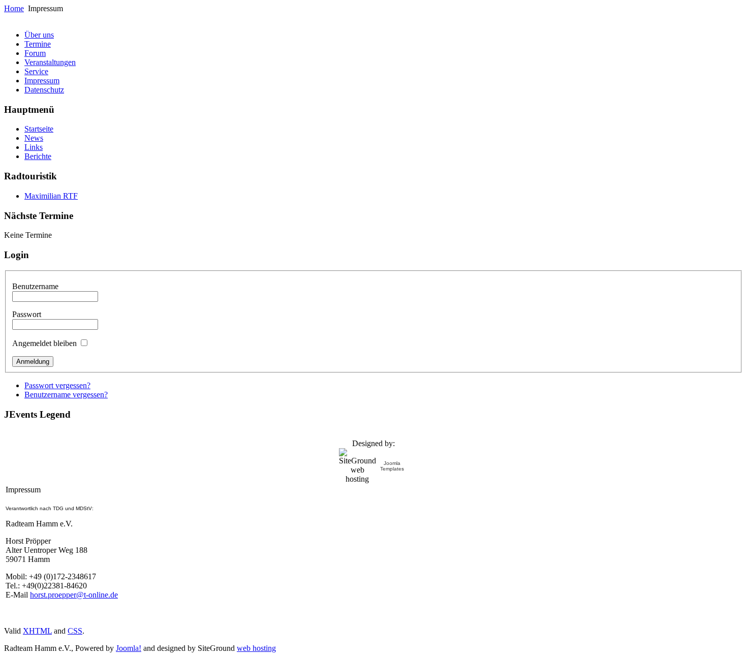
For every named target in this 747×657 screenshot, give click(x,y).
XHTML (37, 631)
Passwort (26, 314)
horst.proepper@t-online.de (74, 594)
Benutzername (35, 286)
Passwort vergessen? (57, 385)
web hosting (256, 648)
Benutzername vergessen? (66, 394)
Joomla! (128, 648)
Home (14, 8)
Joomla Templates (392, 466)
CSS (75, 631)
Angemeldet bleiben (44, 343)
